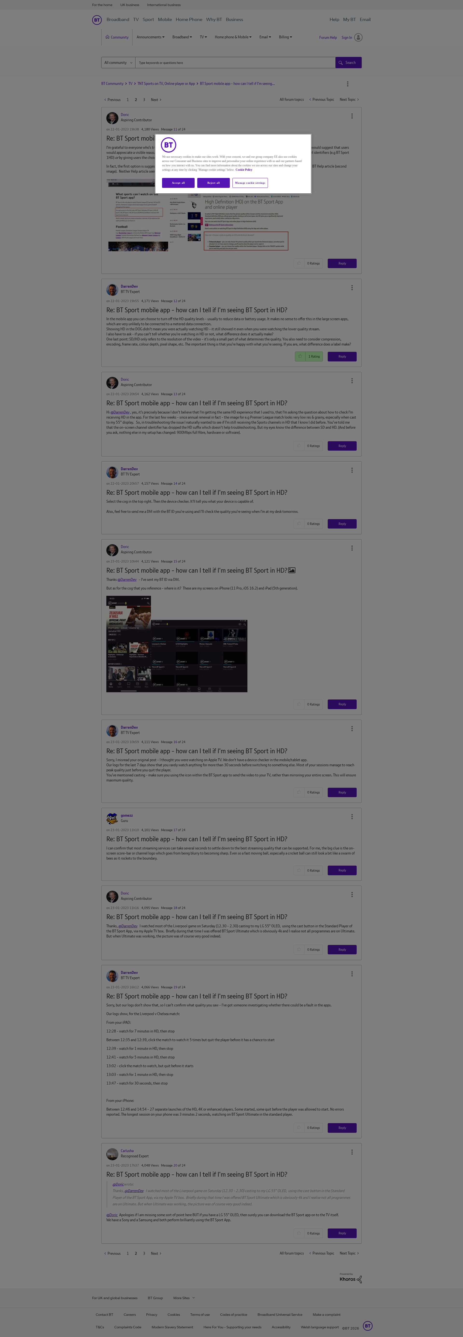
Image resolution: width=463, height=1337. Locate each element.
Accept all (178, 182)
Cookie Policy (244, 169)
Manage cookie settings (250, 182)
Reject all (213, 182)
